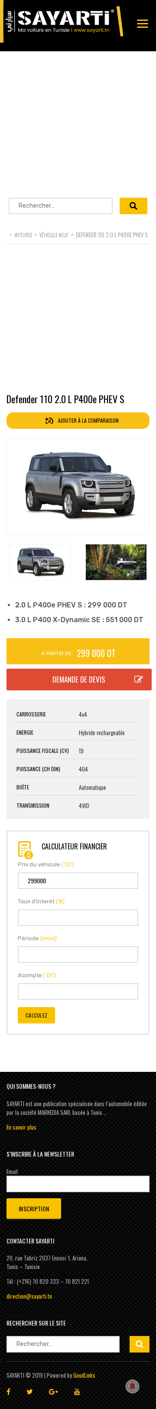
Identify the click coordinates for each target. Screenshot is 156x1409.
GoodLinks (84, 1375)
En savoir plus (21, 1127)
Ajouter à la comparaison (88, 420)
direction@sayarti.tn (29, 1296)
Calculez (36, 1015)
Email (12, 1171)
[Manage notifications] (133, 1386)
